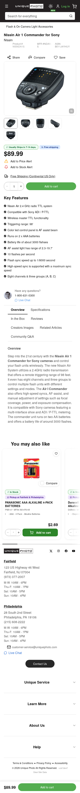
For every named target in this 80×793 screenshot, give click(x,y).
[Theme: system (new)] (51, 6)
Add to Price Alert (21, 161)
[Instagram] (58, 551)
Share (16, 57)
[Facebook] (66, 551)
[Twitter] (51, 551)
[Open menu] (6, 6)
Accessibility (61, 763)
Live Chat (24, 300)
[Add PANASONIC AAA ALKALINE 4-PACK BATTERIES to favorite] (56, 453)
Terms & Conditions (23, 763)
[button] (74, 6)
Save (62, 57)
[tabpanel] (40, 382)
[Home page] (28, 6)
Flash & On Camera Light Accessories (29, 26)
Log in (65, 6)
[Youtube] (73, 551)
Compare (39, 57)
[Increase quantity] (21, 186)
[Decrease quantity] (7, 186)
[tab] (18, 309)
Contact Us (40, 664)
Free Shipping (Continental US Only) (32, 176)
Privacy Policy (44, 763)
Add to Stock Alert (21, 167)
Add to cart (51, 186)
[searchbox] (40, 16)
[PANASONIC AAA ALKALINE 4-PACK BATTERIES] (31, 468)
